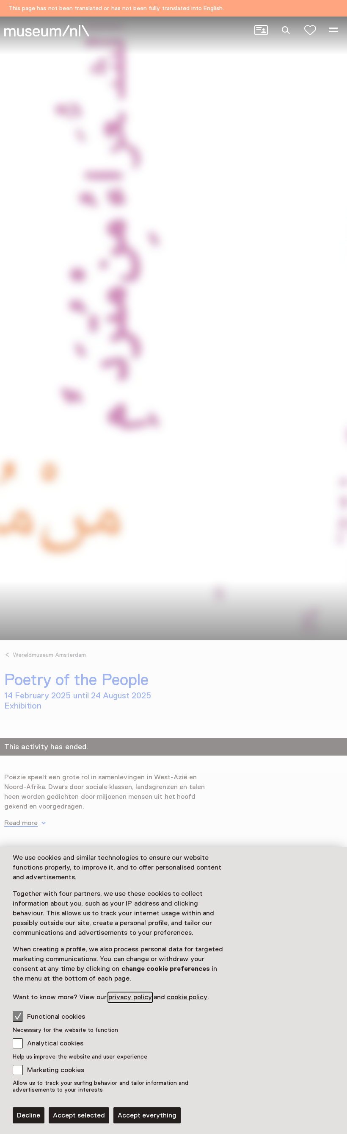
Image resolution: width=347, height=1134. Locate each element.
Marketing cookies (55, 1070)
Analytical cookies (55, 1043)
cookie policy (187, 997)
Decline (28, 1115)
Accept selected (79, 1115)
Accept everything (147, 1115)
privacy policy (129, 997)
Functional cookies (56, 1016)
